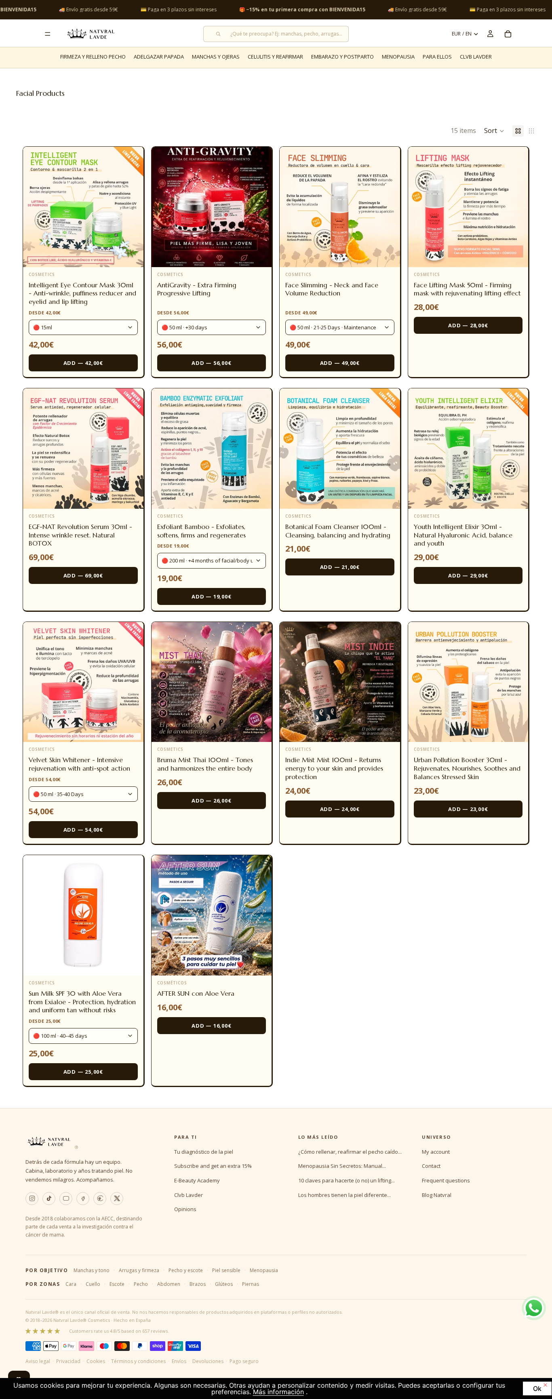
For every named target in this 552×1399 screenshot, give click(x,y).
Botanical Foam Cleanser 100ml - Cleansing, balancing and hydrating (337, 531)
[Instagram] (31, 1198)
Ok (537, 1388)
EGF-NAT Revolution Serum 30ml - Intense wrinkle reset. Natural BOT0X (80, 535)
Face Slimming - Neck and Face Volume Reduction (331, 289)
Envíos (179, 1361)
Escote (117, 1284)
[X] (116, 1198)
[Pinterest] (99, 1198)
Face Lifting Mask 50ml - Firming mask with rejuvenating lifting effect (467, 289)
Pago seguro (244, 1361)
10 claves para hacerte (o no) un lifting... (346, 1180)
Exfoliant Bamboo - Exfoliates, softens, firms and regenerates (201, 531)
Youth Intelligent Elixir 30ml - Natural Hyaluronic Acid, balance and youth (463, 535)
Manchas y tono (92, 1270)
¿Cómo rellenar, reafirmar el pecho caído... (350, 1151)
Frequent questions (446, 1180)
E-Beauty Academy (197, 1180)
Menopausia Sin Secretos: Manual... (342, 1165)
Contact (431, 1165)
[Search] (276, 34)
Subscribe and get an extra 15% (213, 1165)
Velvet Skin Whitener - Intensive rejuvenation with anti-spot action (79, 764)
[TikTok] (48, 1198)
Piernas (250, 1284)
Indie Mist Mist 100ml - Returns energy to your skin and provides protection (334, 768)
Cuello (93, 1284)
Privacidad (68, 1361)
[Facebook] (82, 1198)
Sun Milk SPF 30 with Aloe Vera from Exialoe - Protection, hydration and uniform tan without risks (82, 1001)
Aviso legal (37, 1361)
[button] (494, 131)
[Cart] (508, 34)
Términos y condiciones (138, 1361)
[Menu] (47, 34)
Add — (83, 363)
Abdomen (168, 1284)
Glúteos (224, 1284)
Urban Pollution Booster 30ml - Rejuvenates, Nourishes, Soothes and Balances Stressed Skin (467, 768)
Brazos (198, 1284)
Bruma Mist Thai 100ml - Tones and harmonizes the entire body (205, 764)
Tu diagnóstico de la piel (203, 1151)
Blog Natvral (436, 1195)
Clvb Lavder (188, 1195)
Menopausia (264, 1270)
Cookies (95, 1361)
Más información (278, 1392)
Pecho (141, 1284)
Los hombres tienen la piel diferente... (344, 1195)
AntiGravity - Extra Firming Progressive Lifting (196, 289)
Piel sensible (226, 1270)
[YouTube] (65, 1198)
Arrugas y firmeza (139, 1270)
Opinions (185, 1209)
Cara (70, 1284)
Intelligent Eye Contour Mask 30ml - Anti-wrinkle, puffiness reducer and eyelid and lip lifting (82, 293)
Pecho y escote (186, 1270)
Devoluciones (207, 1361)
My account (436, 1151)
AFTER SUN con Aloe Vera (195, 993)
